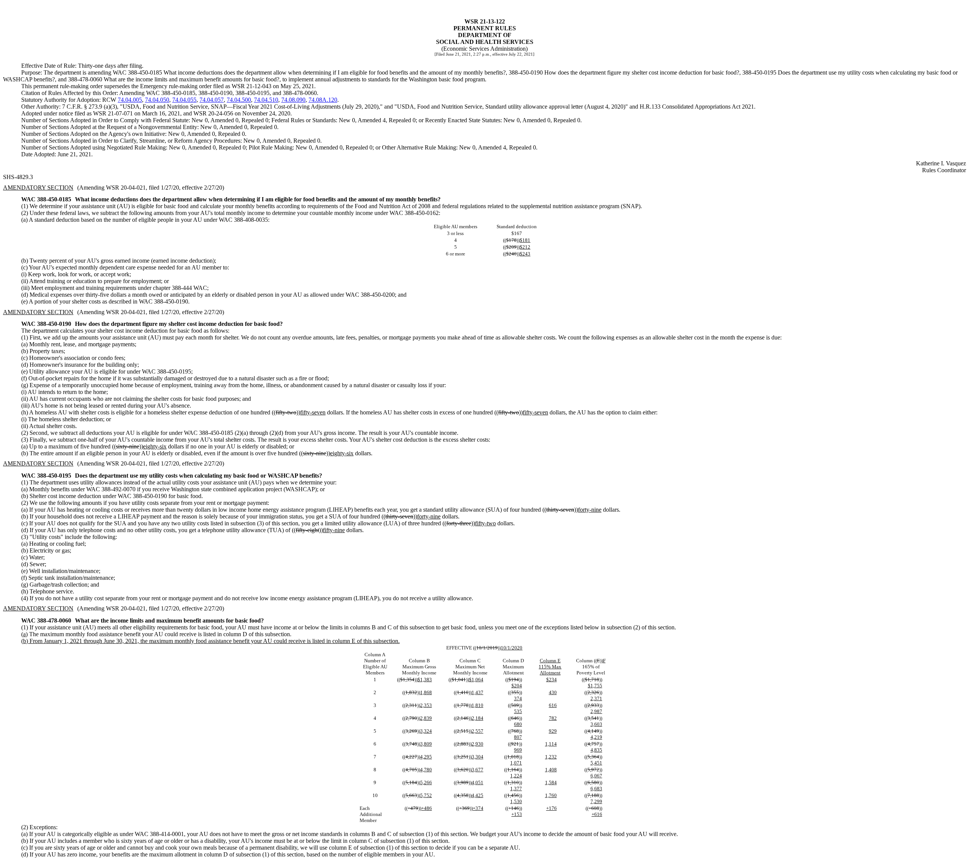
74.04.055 (184, 100)
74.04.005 (130, 100)
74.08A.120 (322, 100)
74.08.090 (293, 100)
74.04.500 (239, 100)
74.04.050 (157, 100)
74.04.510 (266, 100)
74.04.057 (211, 100)
